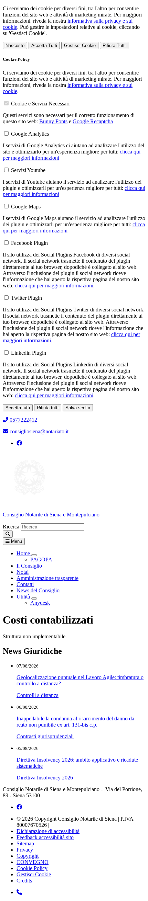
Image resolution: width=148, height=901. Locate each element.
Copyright (28, 856)
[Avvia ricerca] (8, 534)
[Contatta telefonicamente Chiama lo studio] (19, 892)
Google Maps (26, 206)
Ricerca (11, 526)
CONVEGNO (33, 862)
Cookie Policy (32, 868)
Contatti (25, 584)
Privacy (25, 850)
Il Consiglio (29, 566)
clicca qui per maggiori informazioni (54, 285)
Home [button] (24, 553)
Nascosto (15, 45)
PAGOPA (41, 559)
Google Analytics (30, 134)
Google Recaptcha (93, 121)
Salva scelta (77, 407)
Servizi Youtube (28, 170)
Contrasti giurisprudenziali (45, 736)
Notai (23, 572)
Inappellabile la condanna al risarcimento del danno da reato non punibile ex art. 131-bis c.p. (75, 722)
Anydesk (40, 603)
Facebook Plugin (29, 243)
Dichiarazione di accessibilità (48, 831)
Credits (24, 880)
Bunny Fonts (53, 121)
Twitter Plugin (26, 298)
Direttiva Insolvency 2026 (45, 777)
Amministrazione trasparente (47, 578)
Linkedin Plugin (28, 353)
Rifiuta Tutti (114, 45)
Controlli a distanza (38, 695)
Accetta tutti (18, 407)
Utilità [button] (24, 597)
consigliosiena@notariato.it (38, 431)
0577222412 (22, 420)
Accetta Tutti (44, 45)
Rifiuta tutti (48, 407)
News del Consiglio (38, 590)
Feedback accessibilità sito (45, 837)
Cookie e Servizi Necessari (40, 103)
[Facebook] (19, 443)
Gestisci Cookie (80, 45)
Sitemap (25, 843)
